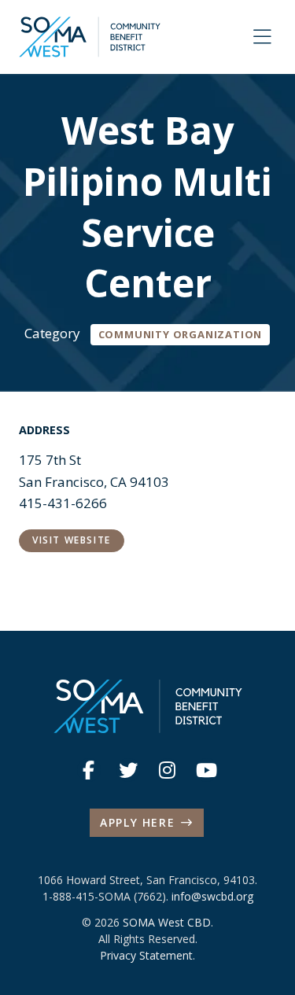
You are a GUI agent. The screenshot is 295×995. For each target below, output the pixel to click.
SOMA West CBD (167, 922)
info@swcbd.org (212, 896)
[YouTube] (207, 770)
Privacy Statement (146, 955)
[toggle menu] (262, 37)
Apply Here (137, 822)
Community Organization (180, 334)
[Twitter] (128, 770)
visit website (71, 540)
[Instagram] (167, 770)
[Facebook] (89, 770)
